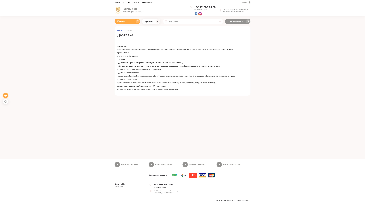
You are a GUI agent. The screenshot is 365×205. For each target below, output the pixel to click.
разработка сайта (229, 200)
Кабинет (244, 2)
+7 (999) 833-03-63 (205, 7)
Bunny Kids (130, 8)
